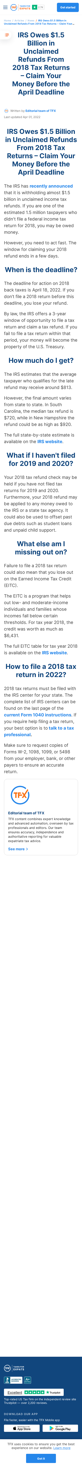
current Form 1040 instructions (37, 714)
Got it (41, 1458)
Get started (67, 7)
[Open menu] (6, 7)
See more (16, 849)
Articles (19, 20)
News (31, 20)
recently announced (51, 186)
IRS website (49, 441)
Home (7, 20)
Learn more (61, 1448)
